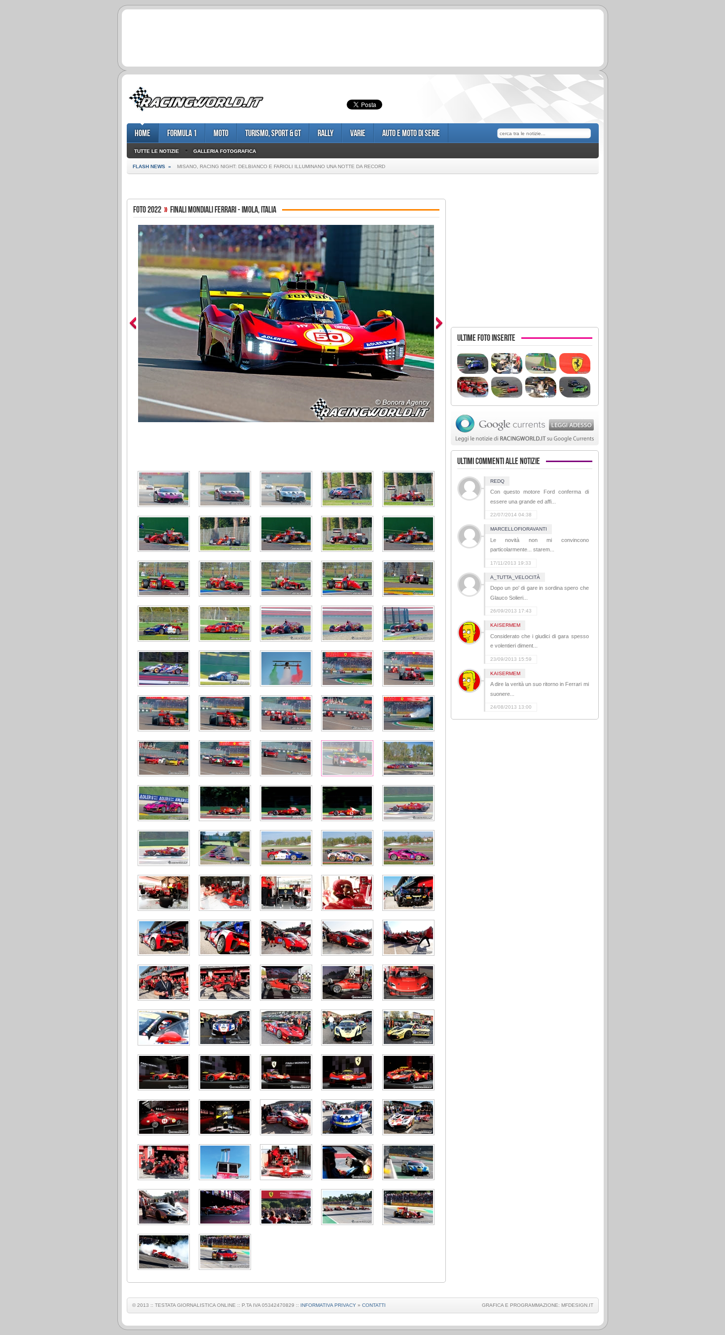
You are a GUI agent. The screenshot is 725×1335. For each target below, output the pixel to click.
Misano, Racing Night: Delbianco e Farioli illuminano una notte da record (281, 166)
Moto (221, 133)
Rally (325, 133)
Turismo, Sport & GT (273, 133)
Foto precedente (132, 323)
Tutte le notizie (156, 151)
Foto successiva (439, 323)
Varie (357, 133)
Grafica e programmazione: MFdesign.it (537, 1305)
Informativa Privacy (328, 1305)
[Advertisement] (362, 36)
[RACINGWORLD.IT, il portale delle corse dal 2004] (196, 111)
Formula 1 (182, 133)
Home (142, 133)
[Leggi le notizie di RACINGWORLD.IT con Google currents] (525, 443)
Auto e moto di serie (411, 133)
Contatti (374, 1305)
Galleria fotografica (224, 151)
